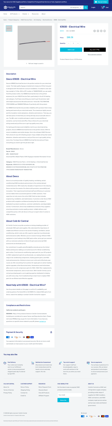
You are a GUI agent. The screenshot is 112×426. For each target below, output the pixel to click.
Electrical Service (47, 20)
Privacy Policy (8, 392)
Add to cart (71, 50)
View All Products (44, 392)
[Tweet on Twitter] (101, 30)
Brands (25, 14)
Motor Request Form (45, 387)
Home (5, 14)
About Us (6, 387)
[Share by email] (104, 30)
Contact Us (24, 392)
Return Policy (25, 387)
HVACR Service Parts (26, 20)
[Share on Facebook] (94, 30)
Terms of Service (9, 390)
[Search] (85, 7)
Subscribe (63, 400)
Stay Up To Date (102, 2)
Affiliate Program (44, 395)
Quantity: (63, 43)
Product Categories (13, 20)
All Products (14, 14)
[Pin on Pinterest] (98, 30)
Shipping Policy (25, 390)
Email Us (23, 395)
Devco (62, 31)
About (43, 14)
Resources (35, 14)
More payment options (95, 54)
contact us (42, 321)
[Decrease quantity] (69, 43)
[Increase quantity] (78, 43)
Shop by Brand (43, 390)
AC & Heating (37, 20)
